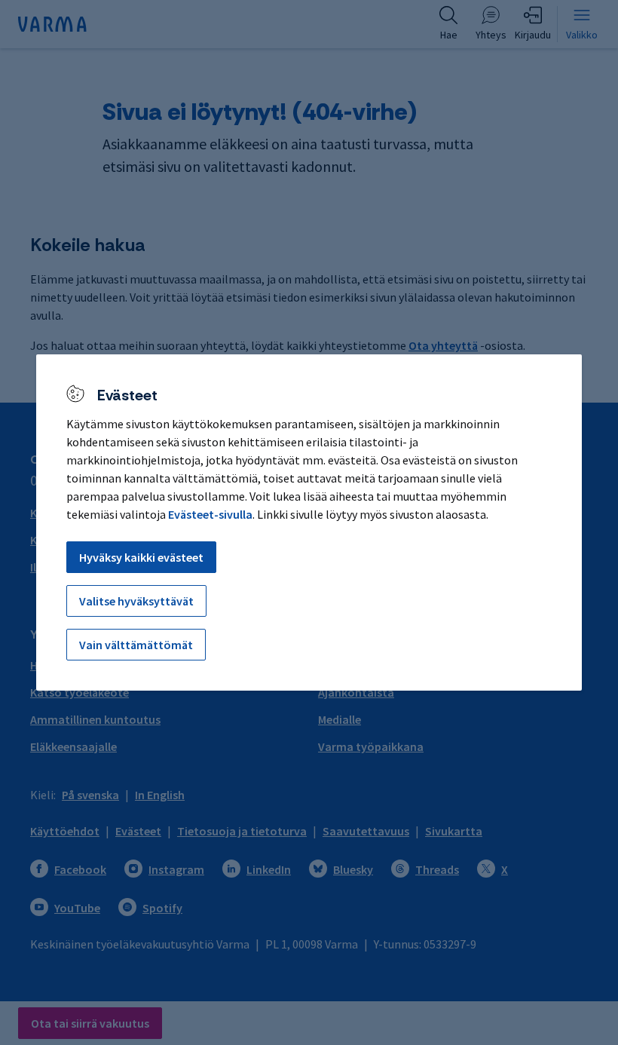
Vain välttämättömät (136, 644)
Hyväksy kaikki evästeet (141, 557)
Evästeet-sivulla (210, 514)
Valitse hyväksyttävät (136, 600)
